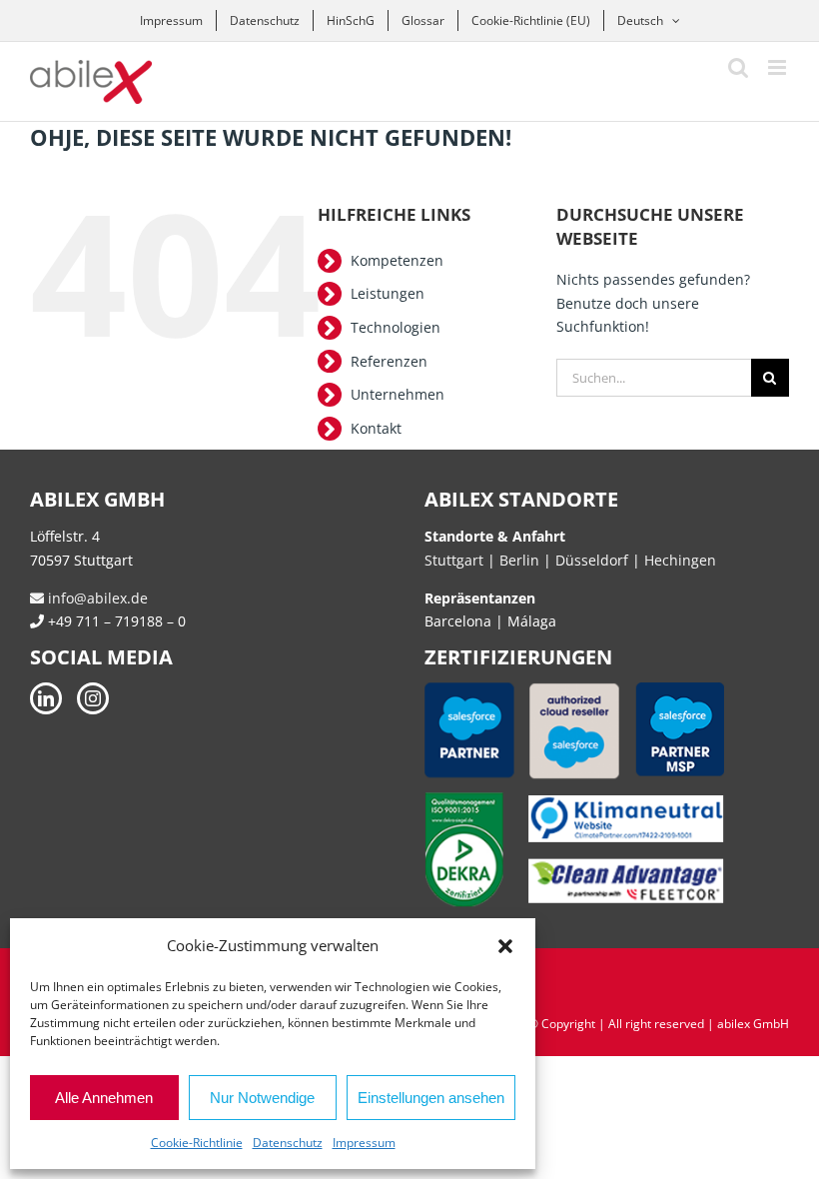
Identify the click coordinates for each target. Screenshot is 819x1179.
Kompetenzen (397, 260)
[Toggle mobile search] (738, 67)
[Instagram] (93, 698)
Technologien (395, 327)
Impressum (364, 1142)
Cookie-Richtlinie (197, 1142)
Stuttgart (453, 560)
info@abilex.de (96, 598)
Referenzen (389, 361)
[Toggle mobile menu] (778, 67)
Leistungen (387, 293)
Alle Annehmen (104, 1097)
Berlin (519, 560)
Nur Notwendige (262, 1097)
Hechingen (680, 560)
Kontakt (376, 428)
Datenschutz (288, 1142)
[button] (505, 946)
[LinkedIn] (46, 698)
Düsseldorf (593, 560)
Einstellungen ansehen (431, 1097)
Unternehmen (397, 394)
